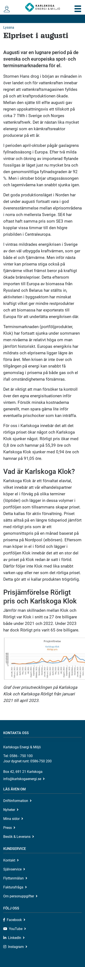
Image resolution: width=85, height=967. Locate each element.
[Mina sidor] (7, 9)
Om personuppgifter (18, 896)
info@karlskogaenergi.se (22, 779)
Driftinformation (15, 801)
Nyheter (9, 810)
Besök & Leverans (17, 837)
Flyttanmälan (13, 878)
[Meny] (78, 8)
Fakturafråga (13, 887)
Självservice (12, 869)
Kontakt (9, 860)
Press (7, 828)
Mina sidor (11, 819)
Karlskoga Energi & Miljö (42, 7)
